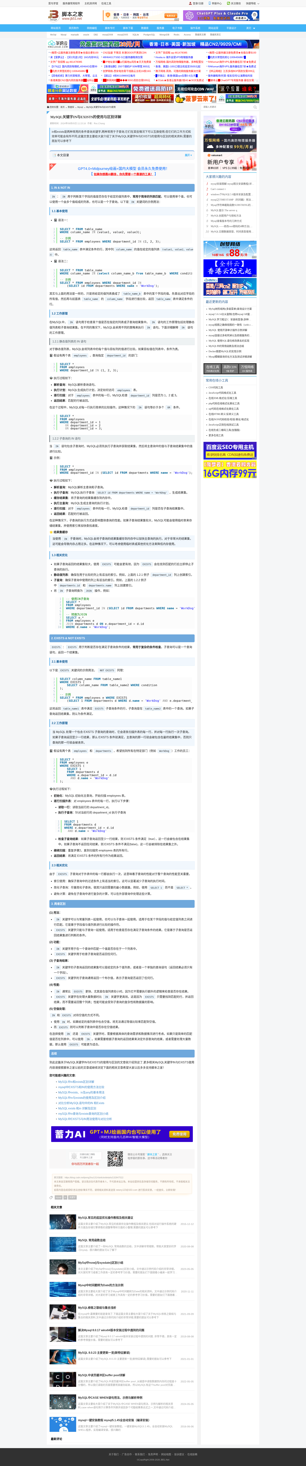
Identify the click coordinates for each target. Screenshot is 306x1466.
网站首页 (56, 28)
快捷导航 (251, 3)
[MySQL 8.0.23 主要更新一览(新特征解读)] (62, 1356)
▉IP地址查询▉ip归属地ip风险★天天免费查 (127, 61)
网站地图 (166, 1454)
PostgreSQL (149, 34)
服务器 (160, 28)
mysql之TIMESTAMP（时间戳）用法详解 (233, 199)
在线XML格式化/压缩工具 (223, 398)
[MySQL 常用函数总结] (62, 1244)
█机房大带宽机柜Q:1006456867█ (227, 57)
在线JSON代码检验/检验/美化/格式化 (229, 419)
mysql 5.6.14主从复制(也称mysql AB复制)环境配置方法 (238, 314)
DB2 (96, 34)
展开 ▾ (188, 155)
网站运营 (213, 28)
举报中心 (217, 3)
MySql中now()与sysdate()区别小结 (100, 1262)
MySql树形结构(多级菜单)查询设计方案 (230, 309)
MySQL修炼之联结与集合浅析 (97, 1307)
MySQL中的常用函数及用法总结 (226, 346)
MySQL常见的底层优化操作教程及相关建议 (105, 1217)
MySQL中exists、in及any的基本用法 (81, 1092)
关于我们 (114, 1454)
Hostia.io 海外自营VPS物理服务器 (174, 57)
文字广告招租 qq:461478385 (171, 52)
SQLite (135, 34)
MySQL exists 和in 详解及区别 (77, 1108)
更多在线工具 (216, 435)
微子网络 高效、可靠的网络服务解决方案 (178, 71)
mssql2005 (122, 34)
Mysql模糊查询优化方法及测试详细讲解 (230, 356)
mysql (58, 1197)
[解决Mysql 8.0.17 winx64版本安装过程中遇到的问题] (62, 1334)
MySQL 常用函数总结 (92, 1240)
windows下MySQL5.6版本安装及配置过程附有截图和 (239, 194)
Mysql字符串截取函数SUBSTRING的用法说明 (235, 205)
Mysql (63, 34)
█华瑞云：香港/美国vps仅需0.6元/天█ (176, 75)
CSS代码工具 (216, 387)
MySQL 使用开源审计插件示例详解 (228, 330)
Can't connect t (218, 189)
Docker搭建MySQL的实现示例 (225, 351)
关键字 (72, 1197)
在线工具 (106, 3)
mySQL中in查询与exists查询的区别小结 (83, 1113)
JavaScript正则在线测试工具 (224, 424)
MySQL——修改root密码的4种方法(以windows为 (237, 226)
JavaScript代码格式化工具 (222, 393)
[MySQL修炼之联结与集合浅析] (62, 1311)
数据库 (145, 28)
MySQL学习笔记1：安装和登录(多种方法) (231, 319)
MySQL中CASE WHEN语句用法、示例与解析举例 (110, 1397)
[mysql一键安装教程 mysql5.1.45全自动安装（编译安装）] (62, 1424)
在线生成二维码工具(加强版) (224, 430)
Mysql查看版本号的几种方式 (226, 221)
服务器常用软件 (71, 3)
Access (187, 34)
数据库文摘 (200, 34)
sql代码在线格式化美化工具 (224, 408)
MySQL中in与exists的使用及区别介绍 (82, 1097)
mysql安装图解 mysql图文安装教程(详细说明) (235, 183)
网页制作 (74, 28)
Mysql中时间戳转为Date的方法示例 (100, 1285)
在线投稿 (192, 1454)
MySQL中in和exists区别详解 (76, 1081)
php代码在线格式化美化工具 (224, 403)
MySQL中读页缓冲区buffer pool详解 (101, 1375)
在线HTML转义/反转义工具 (224, 414)
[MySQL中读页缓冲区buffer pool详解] (62, 1379)
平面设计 (231, 28)
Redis (176, 34)
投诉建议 (179, 1454)
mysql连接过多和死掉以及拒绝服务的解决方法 (234, 335)
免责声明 (153, 1454)
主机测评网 (90, 3)
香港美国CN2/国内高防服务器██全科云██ (74, 80)
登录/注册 (198, 3)
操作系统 (195, 28)
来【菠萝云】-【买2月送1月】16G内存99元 (74, 57)
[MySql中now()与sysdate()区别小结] (62, 1266)
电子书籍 (177, 28)
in (65, 1197)
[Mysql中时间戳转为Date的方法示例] (62, 1289)
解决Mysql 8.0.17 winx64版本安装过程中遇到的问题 (111, 1330)
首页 (62, 107)
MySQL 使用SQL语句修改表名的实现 (229, 340)
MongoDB (164, 34)
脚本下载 (128, 28)
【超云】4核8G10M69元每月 (119, 75)
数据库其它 (215, 34)
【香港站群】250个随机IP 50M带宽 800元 (126, 66)
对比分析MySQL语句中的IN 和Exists (81, 1103)
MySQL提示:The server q (224, 210)
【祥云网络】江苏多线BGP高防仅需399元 (231, 71)
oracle (86, 34)
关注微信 (236, 3)
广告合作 (127, 1454)
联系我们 (140, 1454)
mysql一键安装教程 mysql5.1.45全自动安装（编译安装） (114, 1420)
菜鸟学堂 (53, 3)
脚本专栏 (110, 28)
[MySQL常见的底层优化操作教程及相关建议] (62, 1221)
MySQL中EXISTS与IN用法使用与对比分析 (85, 1119)
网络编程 (92, 28)
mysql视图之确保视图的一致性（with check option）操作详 (240, 324)
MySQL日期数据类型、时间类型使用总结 (233, 231)
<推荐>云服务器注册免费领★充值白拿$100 (74, 52)
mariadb (75, 34)
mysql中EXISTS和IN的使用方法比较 (81, 1087)
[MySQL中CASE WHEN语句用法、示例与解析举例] (62, 1401)
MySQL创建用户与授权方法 (226, 215)
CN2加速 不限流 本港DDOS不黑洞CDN (124, 52)
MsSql (53, 34)
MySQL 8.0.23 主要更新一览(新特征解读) (104, 1352)
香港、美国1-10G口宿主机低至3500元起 (177, 66)
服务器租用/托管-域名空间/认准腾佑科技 (230, 75)
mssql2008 (107, 34)
